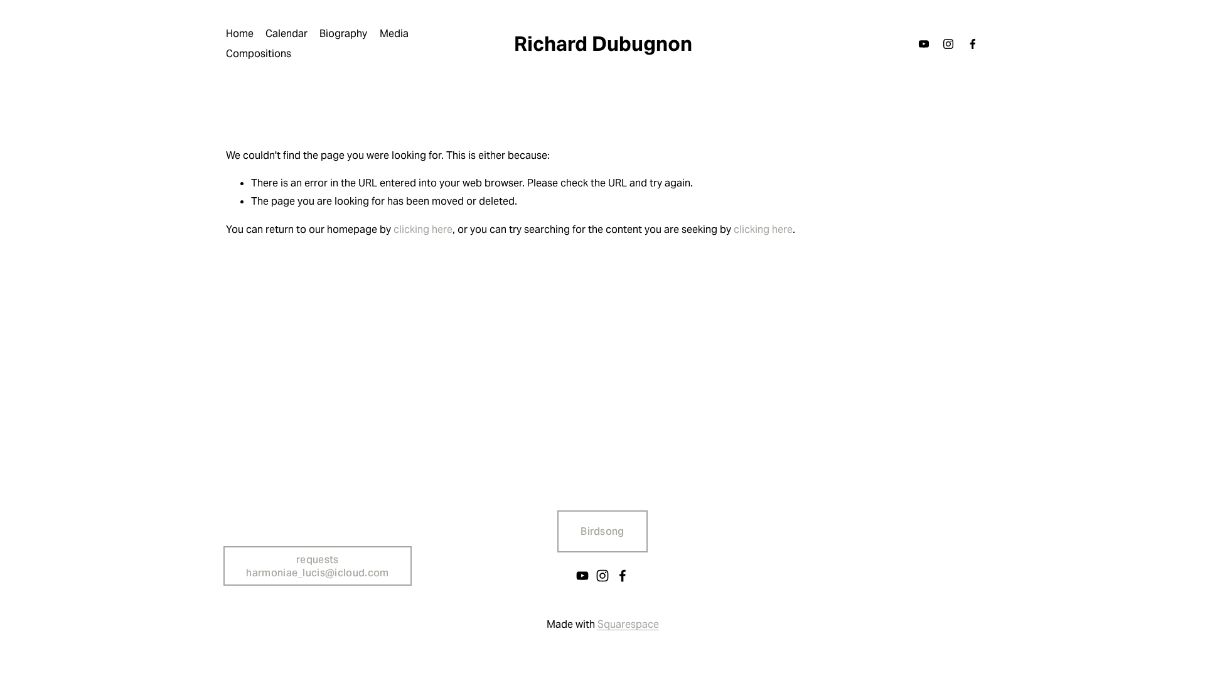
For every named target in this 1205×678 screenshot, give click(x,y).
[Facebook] (973, 44)
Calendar (286, 33)
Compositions (258, 53)
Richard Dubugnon (603, 43)
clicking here (423, 229)
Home (240, 33)
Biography (343, 33)
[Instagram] (948, 44)
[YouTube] (924, 44)
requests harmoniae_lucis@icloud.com (317, 566)
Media (394, 33)
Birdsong (602, 531)
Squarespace (628, 624)
